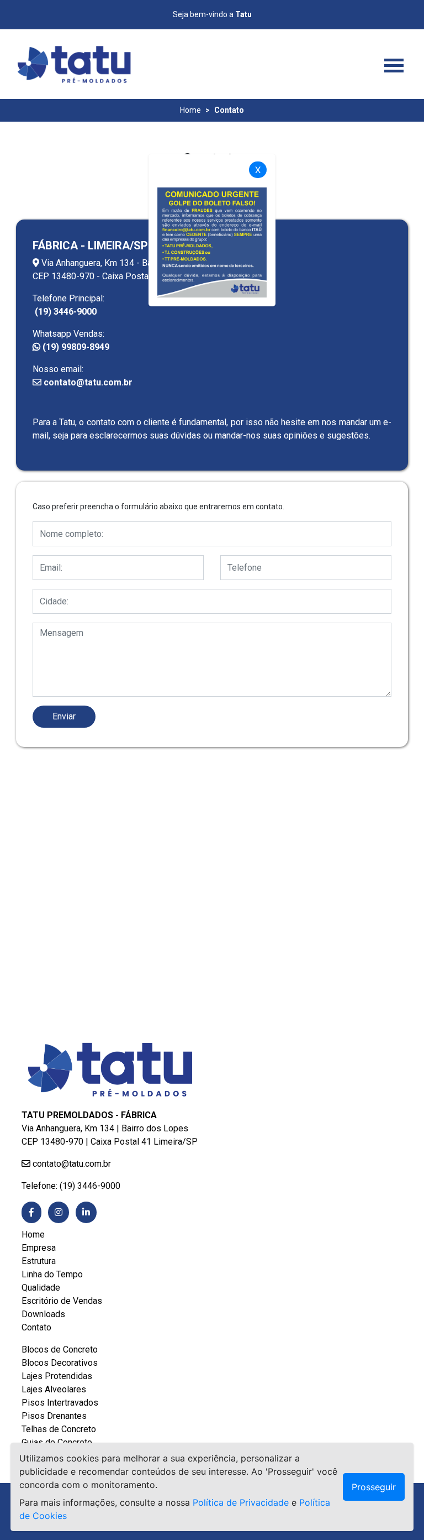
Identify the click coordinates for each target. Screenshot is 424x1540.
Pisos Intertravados (60, 1402)
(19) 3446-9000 (65, 311)
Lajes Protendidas (57, 1376)
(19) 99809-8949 (74, 347)
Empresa (39, 1248)
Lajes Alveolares (54, 1389)
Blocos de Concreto (60, 1349)
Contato (36, 1327)
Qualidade (41, 1287)
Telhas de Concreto (59, 1429)
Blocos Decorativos (60, 1363)
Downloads (43, 1314)
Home (190, 110)
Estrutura (39, 1261)
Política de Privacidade (241, 1502)
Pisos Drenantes (54, 1416)
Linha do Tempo (52, 1274)
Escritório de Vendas (62, 1301)
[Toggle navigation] (394, 64)
